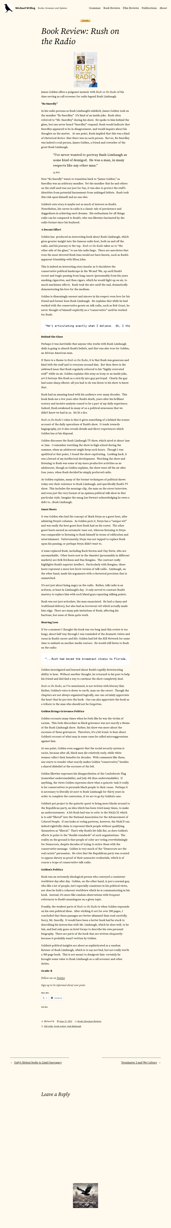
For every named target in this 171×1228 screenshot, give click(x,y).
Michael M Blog (25, 8)
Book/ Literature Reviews (89, 1021)
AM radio (48, 1026)
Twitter (61, 978)
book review (60, 1026)
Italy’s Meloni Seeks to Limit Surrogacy (38, 1062)
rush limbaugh (74, 1026)
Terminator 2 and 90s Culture (139, 1062)
